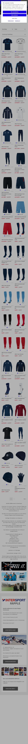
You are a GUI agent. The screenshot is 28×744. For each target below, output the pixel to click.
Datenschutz (11, 20)
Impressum (17, 20)
